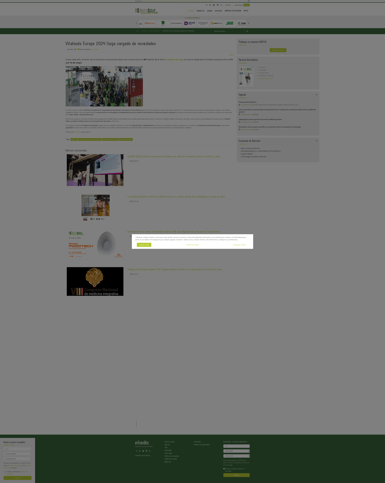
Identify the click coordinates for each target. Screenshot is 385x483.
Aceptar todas (144, 245)
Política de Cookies (192, 245)
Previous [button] (136, 23)
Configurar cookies (239, 245)
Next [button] (249, 23)
